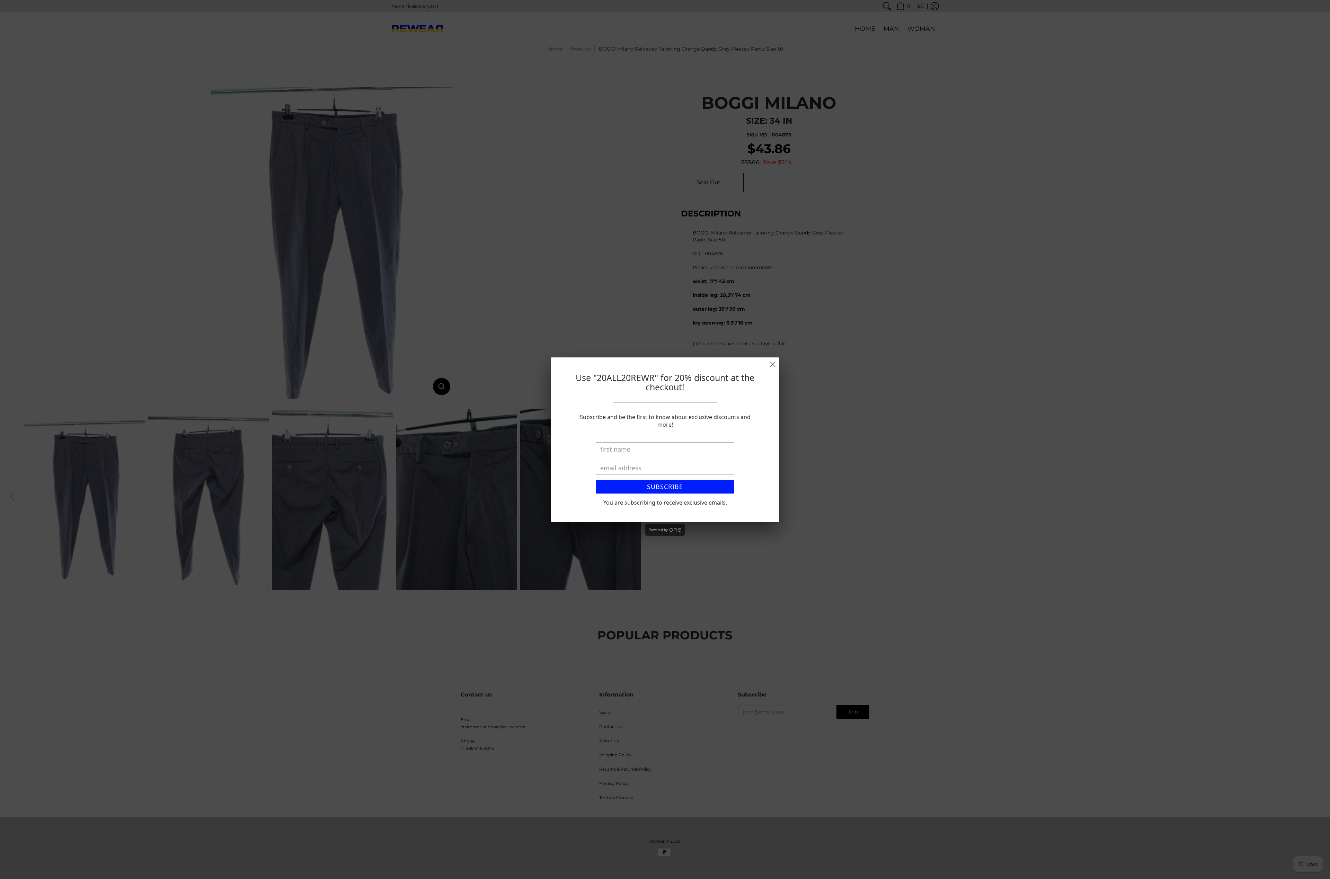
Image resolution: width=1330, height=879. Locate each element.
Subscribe (665, 486)
